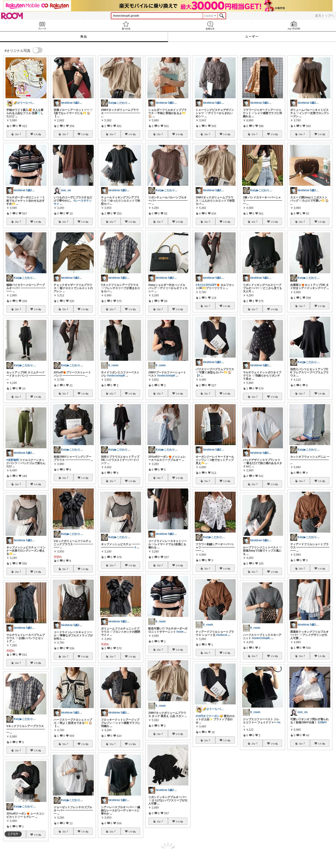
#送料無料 (12, 460)
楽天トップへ (324, 15)
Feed (42, 25)
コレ (17, 134)
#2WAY (322, 722)
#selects (221, 635)
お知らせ (210, 25)
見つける (126, 25)
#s (278, 722)
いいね (37, 134)
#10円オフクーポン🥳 (209, 716)
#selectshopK (116, 375)
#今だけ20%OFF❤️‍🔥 (208, 285)
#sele (180, 631)
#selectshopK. (261, 638)
